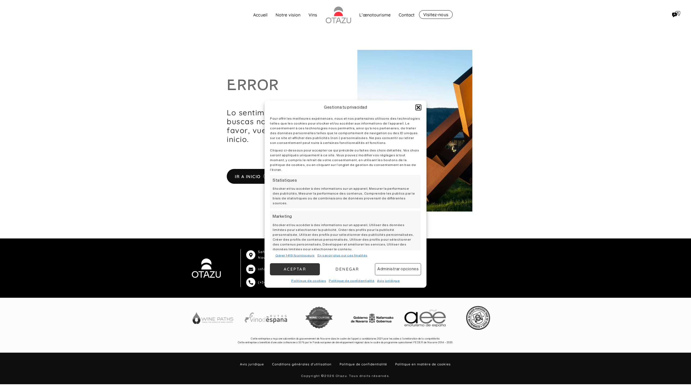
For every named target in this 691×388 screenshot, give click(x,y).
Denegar (347, 269)
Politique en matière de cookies (423, 364)
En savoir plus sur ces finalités (342, 255)
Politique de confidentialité (351, 280)
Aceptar (295, 269)
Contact (407, 15)
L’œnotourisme (375, 15)
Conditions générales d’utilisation (301, 364)
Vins (313, 15)
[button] (418, 107)
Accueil (260, 15)
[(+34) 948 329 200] (250, 282)
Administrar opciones (398, 269)
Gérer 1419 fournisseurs (295, 255)
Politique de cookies (308, 280)
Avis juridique (388, 280)
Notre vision (288, 15)
